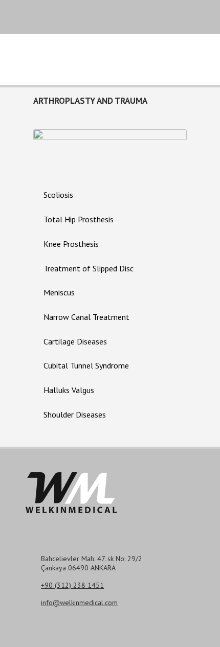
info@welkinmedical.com (79, 602)
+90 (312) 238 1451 (72, 585)
